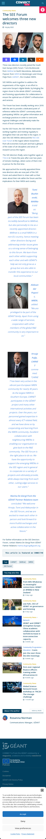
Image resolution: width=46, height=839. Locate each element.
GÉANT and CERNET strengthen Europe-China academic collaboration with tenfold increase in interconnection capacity (32, 631)
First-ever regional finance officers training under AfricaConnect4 (31, 671)
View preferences (23, 828)
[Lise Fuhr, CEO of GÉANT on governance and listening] (12, 604)
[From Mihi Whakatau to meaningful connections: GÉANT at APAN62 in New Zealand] (12, 582)
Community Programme (32, 647)
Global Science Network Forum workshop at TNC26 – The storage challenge (32, 691)
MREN (17, 74)
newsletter (36, 756)
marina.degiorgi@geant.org (28, 545)
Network (26, 620)
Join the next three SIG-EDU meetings (32, 654)
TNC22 (5, 158)
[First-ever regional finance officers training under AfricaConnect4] (12, 667)
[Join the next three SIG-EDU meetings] (12, 651)
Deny (23, 821)
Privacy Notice (8, 784)
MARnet (10, 71)
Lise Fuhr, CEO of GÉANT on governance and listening (33, 606)
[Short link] (31, 60)
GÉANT (11, 499)
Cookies (6, 771)
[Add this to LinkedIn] (23, 60)
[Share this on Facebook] (14, 60)
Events (34, 650)
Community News (9, 10)
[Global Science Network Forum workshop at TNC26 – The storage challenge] (12, 687)
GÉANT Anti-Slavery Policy (13, 780)
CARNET (15, 77)
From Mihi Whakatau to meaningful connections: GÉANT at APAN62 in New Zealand (32, 587)
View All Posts (36, 711)
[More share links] (39, 60)
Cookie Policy (15, 834)
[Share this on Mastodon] (6, 60)
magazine (7, 756)
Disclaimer (7, 775)
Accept (23, 814)
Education (27, 650)
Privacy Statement (27, 834)
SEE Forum (8, 566)
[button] (42, 9)
